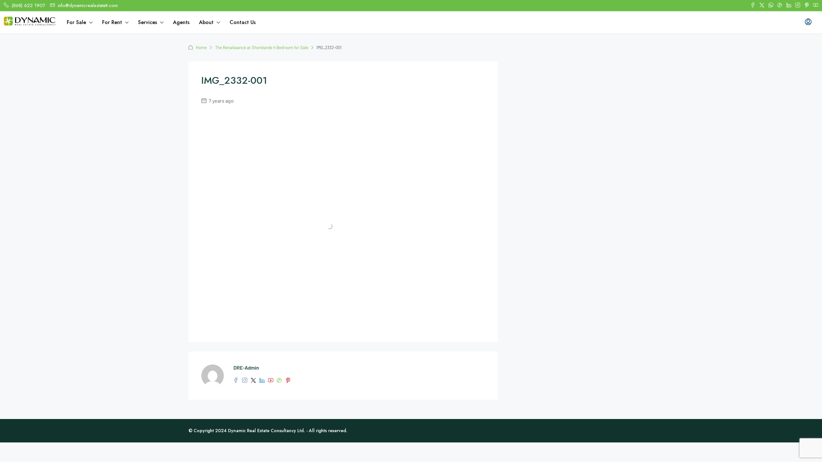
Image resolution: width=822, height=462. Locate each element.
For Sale (76, 22)
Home (201, 47)
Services (147, 22)
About (206, 22)
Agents (181, 22)
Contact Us (243, 22)
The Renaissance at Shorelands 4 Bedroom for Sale (261, 47)
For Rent (112, 22)
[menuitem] (808, 22)
